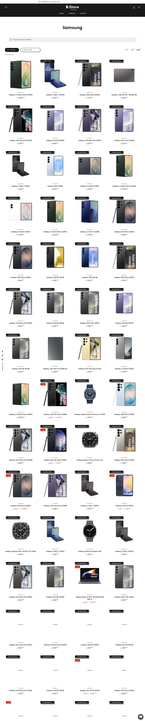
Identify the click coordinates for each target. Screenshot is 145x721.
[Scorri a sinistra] (6, 2)
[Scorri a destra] (138, 2)
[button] (6, 7)
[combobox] (69, 39)
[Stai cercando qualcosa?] (11, 40)
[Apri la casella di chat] (140, 717)
